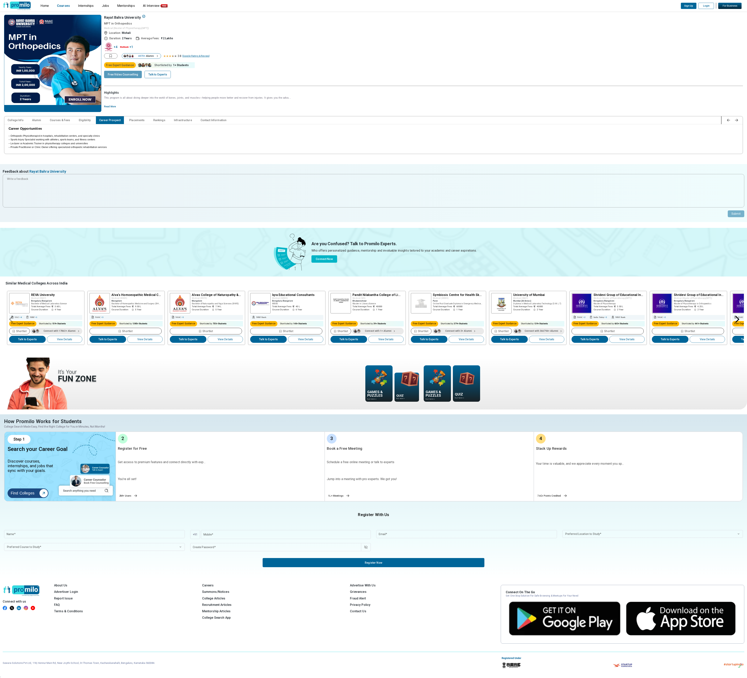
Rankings (159, 120)
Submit (736, 213)
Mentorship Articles (216, 611)
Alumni (36, 120)
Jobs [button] (105, 6)
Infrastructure (183, 120)
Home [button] (44, 6)
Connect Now (324, 259)
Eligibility (85, 120)
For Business (730, 5)
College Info (16, 120)
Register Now (373, 562)
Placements (137, 120)
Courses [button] (63, 6)
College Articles (213, 598)
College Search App (216, 617)
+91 (195, 534)
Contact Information (214, 120)
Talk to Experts (27, 339)
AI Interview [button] (151, 6)
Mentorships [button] (126, 6)
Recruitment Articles (217, 605)
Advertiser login (66, 592)
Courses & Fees (60, 120)
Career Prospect (110, 120)
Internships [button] (86, 6)
